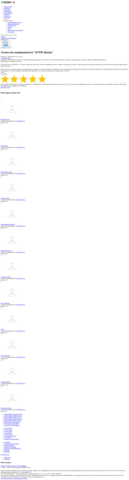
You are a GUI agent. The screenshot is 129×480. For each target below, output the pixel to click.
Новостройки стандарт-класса (13, 414)
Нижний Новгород (13, 24)
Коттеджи (7, 10)
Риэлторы (7, 17)
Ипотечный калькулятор (11, 443)
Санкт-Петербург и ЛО (15, 22)
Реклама (6, 450)
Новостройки (8, 6)
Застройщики (8, 13)
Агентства (7, 16)
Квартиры (7, 8)
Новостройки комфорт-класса (13, 416)
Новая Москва (22, 466)
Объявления (7, 11)
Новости (6, 14)
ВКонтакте (7, 457)
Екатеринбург (12, 25)
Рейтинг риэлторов (10, 447)
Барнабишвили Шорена (8, 224)
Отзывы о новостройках (11, 439)
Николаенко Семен (6, 172)
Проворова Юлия (6, 408)
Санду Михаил (5, 303)
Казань (10, 27)
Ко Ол (2, 329)
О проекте (7, 442)
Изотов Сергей (5, 198)
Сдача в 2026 (8, 431)
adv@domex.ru (5, 454)
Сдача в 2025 (8, 430)
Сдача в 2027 (8, 433)
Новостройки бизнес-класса (12, 417)
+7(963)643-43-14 (6, 58)
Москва (3, 466)
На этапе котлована (10, 436)
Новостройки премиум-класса (13, 419)
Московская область (12, 466)
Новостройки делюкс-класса (12, 420)
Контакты (7, 451)
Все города (11, 32)
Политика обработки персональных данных (14, 478)
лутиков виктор (5, 382)
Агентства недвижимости (12, 425)
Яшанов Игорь (5, 119)
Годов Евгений (5, 355)
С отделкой (7, 437)
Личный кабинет (9, 445)
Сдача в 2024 (8, 428)
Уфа (9, 28)
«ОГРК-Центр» (20, 121)
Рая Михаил (4, 145)
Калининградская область (15, 30)
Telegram (6, 459)
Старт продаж (8, 434)
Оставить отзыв (5, 87)
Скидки (6, 19)
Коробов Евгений (6, 250)
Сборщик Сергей (6, 277)
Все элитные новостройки (12, 422)
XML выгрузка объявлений (12, 448)
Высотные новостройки (11, 423)
